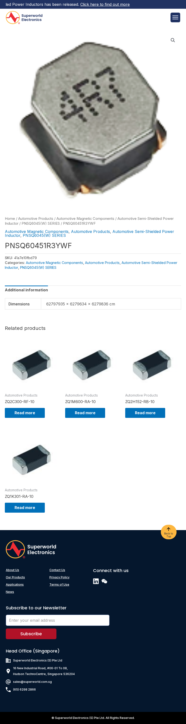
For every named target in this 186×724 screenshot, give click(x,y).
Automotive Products (35, 218)
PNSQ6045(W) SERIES (41, 223)
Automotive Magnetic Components (85, 218)
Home (10, 218)
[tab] (26, 290)
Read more (25, 412)
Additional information (26, 289)
